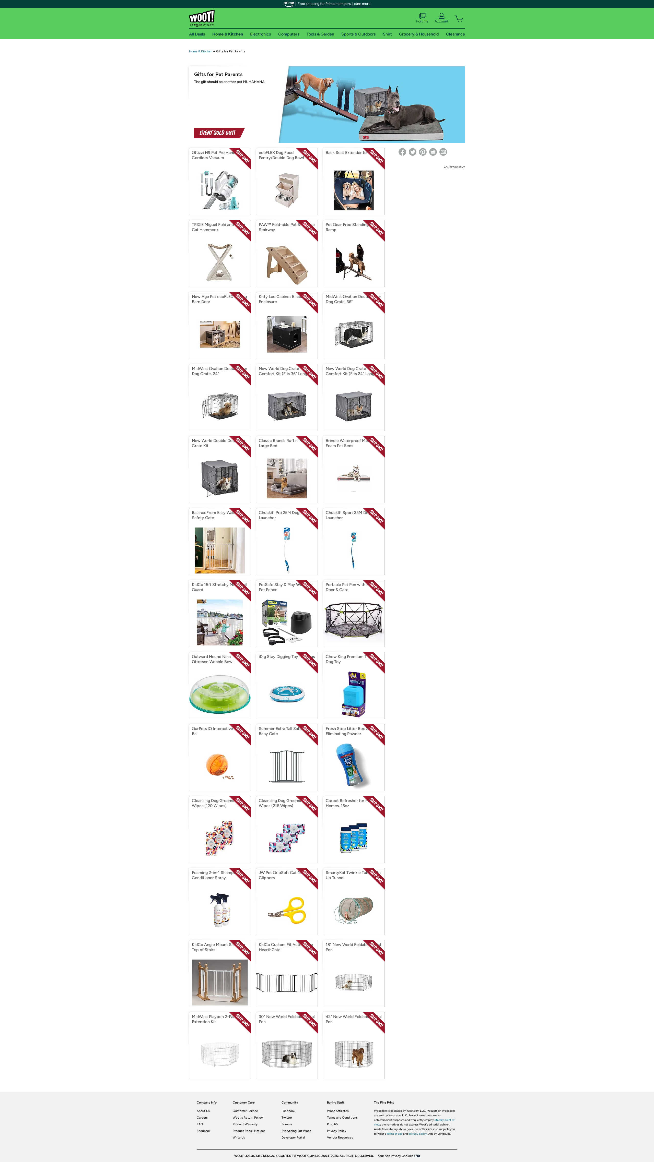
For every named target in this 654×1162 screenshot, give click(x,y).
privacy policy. (417, 1133)
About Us (203, 1111)
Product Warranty (245, 1124)
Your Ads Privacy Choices (395, 1156)
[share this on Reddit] (433, 152)
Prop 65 (332, 1124)
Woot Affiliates (338, 1111)
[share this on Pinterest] (423, 152)
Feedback (204, 1131)
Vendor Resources (340, 1137)
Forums (422, 21)
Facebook (288, 1111)
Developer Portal (293, 1137)
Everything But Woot (296, 1131)
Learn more (361, 4)
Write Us (239, 1137)
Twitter (287, 1117)
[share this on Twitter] (412, 152)
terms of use (394, 1133)
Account (441, 21)
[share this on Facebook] (402, 152)
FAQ (200, 1124)
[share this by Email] (443, 152)
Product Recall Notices (249, 1131)
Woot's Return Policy (248, 1117)
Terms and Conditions (342, 1117)
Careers (202, 1117)
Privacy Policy (336, 1131)
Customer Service (245, 1111)
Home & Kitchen (200, 51)
